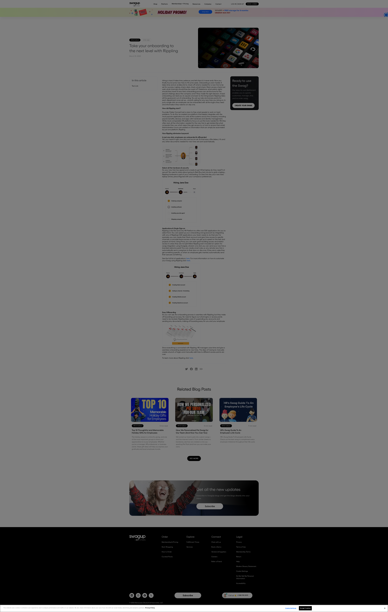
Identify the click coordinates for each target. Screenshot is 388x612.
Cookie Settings (290, 608)
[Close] (385, 608)
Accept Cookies (305, 608)
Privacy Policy (150, 608)
